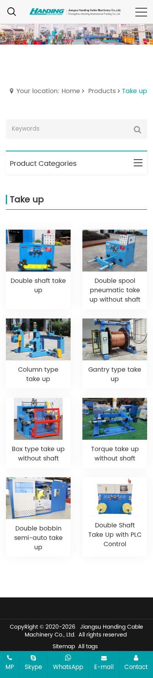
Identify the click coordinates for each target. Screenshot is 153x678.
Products (102, 91)
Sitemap (64, 646)
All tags (88, 646)
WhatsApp (68, 667)
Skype (33, 667)
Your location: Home (48, 91)
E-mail (104, 667)
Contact (136, 667)
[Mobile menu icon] (141, 12)
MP (9, 667)
